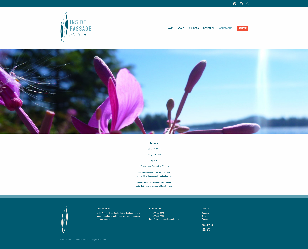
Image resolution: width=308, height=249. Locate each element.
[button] (247, 4)
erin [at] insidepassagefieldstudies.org (154, 176)
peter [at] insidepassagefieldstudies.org (154, 185)
